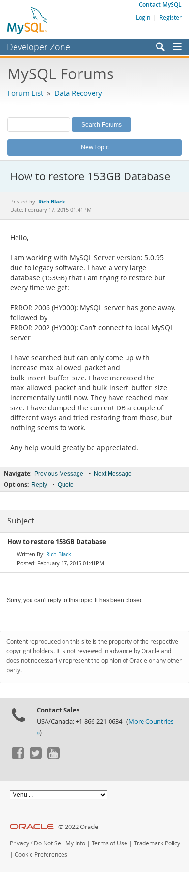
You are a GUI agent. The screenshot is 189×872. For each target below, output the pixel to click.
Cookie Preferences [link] (41, 854)
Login (143, 17)
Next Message (113, 473)
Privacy (19, 843)
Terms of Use (109, 843)
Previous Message (58, 473)
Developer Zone (38, 47)
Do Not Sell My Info (59, 843)
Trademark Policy (157, 843)
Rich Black (58, 554)
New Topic (95, 147)
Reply (39, 484)
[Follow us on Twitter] (35, 757)
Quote (66, 484)
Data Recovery (78, 93)
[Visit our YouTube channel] (53, 757)
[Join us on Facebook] (17, 757)
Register (170, 17)
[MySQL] (27, 20)
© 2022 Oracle (78, 827)
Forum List (25, 93)
